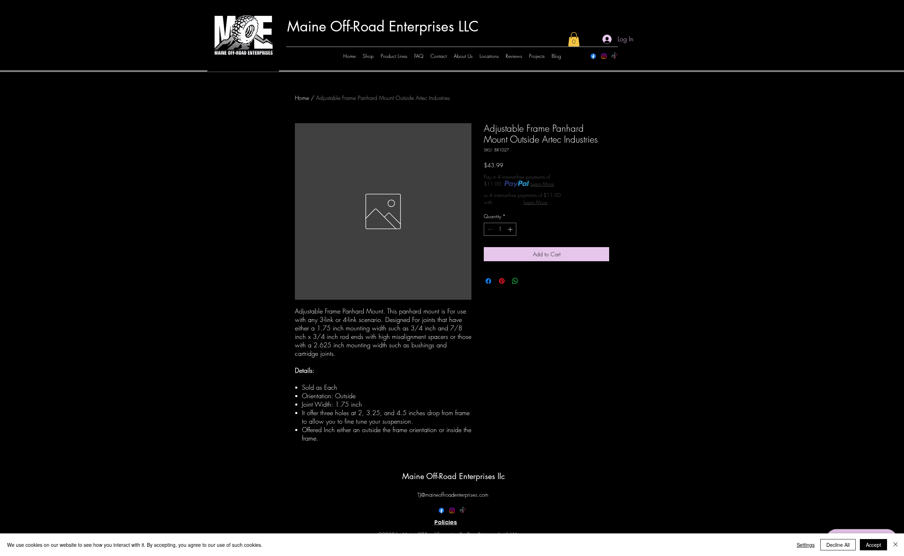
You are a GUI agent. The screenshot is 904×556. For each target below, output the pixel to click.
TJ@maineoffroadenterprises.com (452, 494)
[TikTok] (614, 56)
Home (302, 98)
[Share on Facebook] (488, 281)
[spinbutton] (500, 229)
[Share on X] (528, 281)
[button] (574, 39)
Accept (873, 544)
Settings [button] (806, 544)
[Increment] (510, 229)
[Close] (895, 544)
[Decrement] (489, 229)
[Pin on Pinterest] (502, 281)
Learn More (542, 183)
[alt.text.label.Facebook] (593, 56)
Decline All (838, 544)
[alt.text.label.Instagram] (603, 56)
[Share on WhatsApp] (515, 281)
